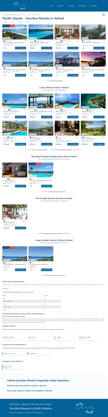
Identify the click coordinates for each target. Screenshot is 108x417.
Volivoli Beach (59, 42)
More (27, 21)
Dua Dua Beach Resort (35, 138)
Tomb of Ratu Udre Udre (9, 353)
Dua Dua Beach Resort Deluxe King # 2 (65, 69)
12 (45, 298)
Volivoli (9, 45)
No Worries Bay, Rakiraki (88, 138)
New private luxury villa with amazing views (13, 42)
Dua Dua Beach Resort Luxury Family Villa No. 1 (14, 69)
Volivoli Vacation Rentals (56, 80)
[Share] (104, 15)
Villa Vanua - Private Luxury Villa (11, 111)
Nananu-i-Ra (65, 141)
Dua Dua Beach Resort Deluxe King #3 (91, 42)
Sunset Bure (59, 138)
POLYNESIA (93, 6)
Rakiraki (5, 45)
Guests (20, 21)
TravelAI (20, 412)
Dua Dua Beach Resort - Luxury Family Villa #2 (14, 264)
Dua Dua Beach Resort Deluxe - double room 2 (41, 69)
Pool (3, 316)
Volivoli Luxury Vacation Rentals (40, 149)
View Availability (20, 48)
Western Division (85, 45)
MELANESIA (71, 6)
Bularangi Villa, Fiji (60, 111)
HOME (51, 5)
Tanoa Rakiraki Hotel (8, 138)
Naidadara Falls (32, 353)
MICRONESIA (82, 6)
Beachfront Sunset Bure (9, 222)
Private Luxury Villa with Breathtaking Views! (40, 180)
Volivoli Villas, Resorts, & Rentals (64, 149)
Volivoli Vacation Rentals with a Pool (56, 191)
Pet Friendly (9, 316)
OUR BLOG (60, 5)
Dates (5, 21)
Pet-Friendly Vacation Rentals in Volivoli (52, 233)
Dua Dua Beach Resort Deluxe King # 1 (39, 264)
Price (13, 21)
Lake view (15, 316)
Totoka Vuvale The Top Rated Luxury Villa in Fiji (41, 111)
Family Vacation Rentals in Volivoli (54, 275)
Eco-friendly (22, 316)
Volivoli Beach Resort (87, 111)
